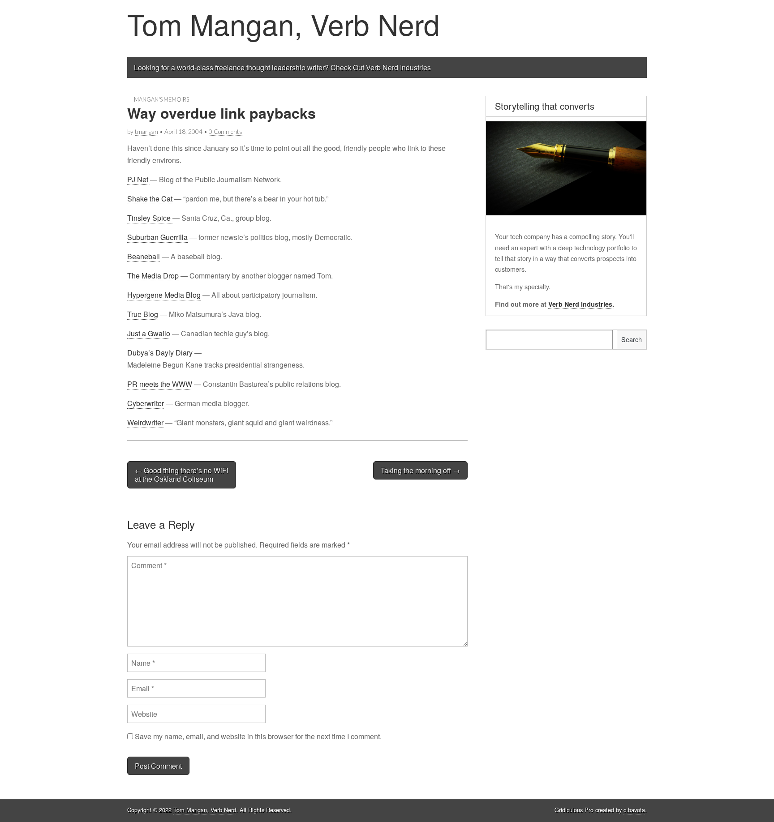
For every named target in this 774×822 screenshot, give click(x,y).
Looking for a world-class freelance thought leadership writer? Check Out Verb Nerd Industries (282, 67)
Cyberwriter (145, 403)
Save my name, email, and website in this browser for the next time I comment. (258, 736)
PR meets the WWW (159, 384)
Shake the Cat (150, 198)
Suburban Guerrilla (157, 237)
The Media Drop (153, 275)
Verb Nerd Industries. (581, 304)
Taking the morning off (420, 470)
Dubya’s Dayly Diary (160, 352)
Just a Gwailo (148, 333)
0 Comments (225, 131)
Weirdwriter (145, 422)
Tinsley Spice (149, 218)
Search (631, 339)
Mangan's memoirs (161, 99)
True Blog (142, 314)
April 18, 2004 (183, 131)
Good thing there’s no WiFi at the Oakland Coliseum (181, 474)
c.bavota (634, 809)
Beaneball (143, 256)
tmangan (146, 131)
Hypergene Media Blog (164, 295)
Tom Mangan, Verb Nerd (283, 23)
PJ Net (138, 179)
